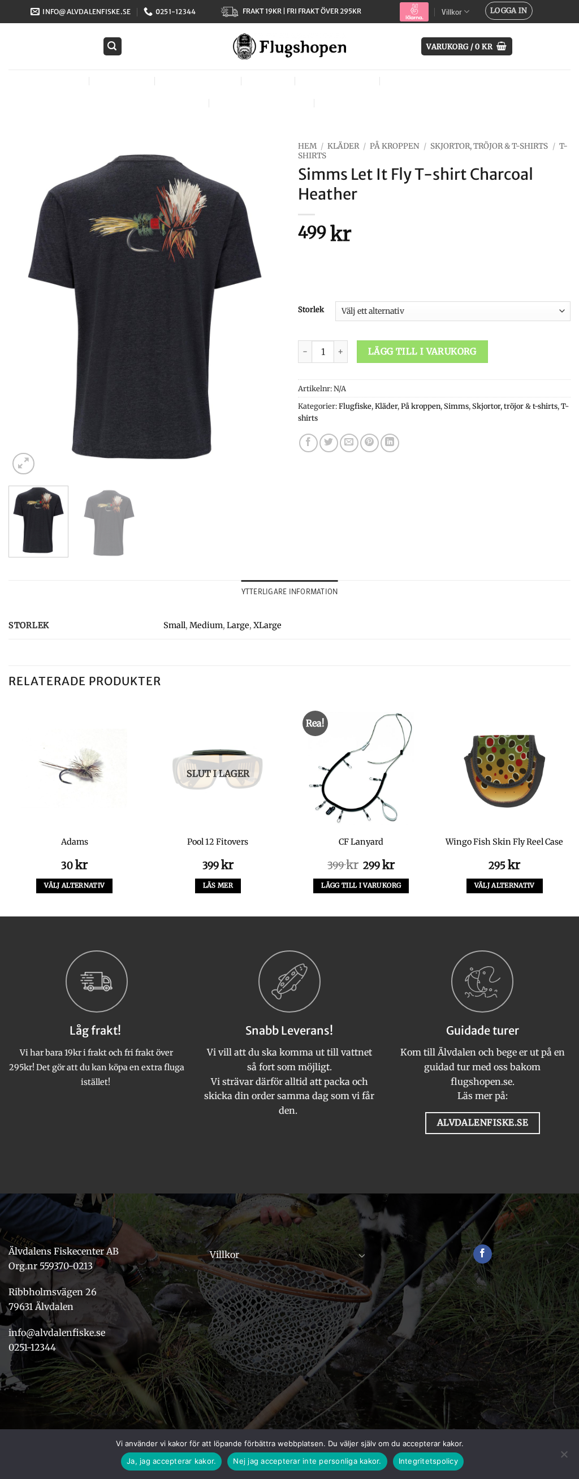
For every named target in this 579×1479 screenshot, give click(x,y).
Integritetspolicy (428, 1460)
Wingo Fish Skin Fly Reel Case (504, 842)
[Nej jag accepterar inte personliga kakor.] (564, 1457)
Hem (307, 146)
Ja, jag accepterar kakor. (171, 1460)
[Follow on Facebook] (482, 1254)
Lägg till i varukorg (422, 351)
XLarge (267, 625)
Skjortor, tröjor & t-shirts (489, 146)
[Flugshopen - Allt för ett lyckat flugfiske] (289, 46)
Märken (341, 103)
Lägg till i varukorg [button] (361, 885)
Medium (206, 625)
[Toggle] (362, 1255)
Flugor (60, 81)
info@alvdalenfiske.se (56, 1332)
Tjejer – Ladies (336, 81)
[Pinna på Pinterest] (369, 443)
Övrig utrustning (260, 103)
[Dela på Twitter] (328, 443)
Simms (456, 405)
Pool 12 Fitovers (217, 842)
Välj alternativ (74, 885)
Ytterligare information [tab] (289, 591)
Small (174, 625)
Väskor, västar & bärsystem (455, 81)
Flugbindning (196, 81)
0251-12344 (33, 1347)
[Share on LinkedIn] (390, 443)
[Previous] (28, 307)
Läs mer (218, 885)
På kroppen (395, 146)
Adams (74, 842)
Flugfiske (120, 81)
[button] (509, 11)
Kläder (266, 81)
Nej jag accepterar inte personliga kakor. (307, 1460)
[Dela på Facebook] (308, 443)
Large (238, 625)
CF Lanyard (361, 842)
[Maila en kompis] (349, 443)
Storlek (311, 310)
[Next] (261, 307)
